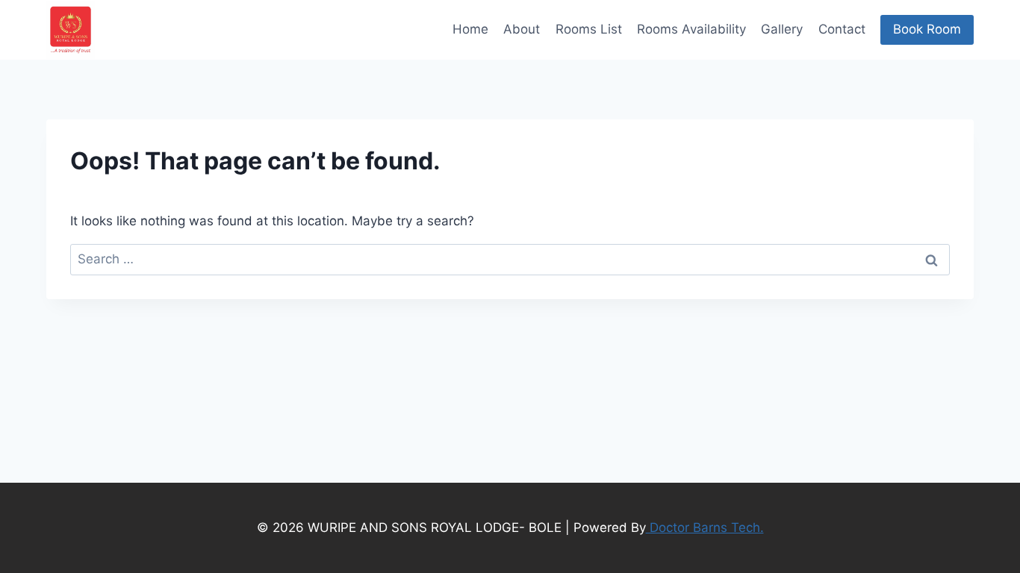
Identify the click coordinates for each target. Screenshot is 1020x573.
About (521, 29)
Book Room (927, 29)
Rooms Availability (691, 29)
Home (470, 29)
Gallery (782, 29)
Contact (841, 29)
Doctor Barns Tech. (705, 527)
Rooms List (589, 29)
